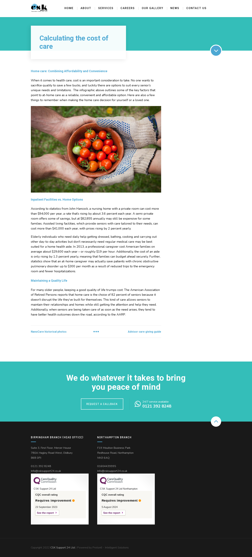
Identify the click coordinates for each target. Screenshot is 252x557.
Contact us (196, 8)
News (174, 8)
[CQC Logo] (45, 483)
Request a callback (102, 404)
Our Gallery (152, 8)
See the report (45, 512)
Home (69, 8)
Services (105, 8)
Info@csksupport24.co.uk (46, 471)
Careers (128, 8)
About (86, 8)
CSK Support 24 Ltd (62, 547)
